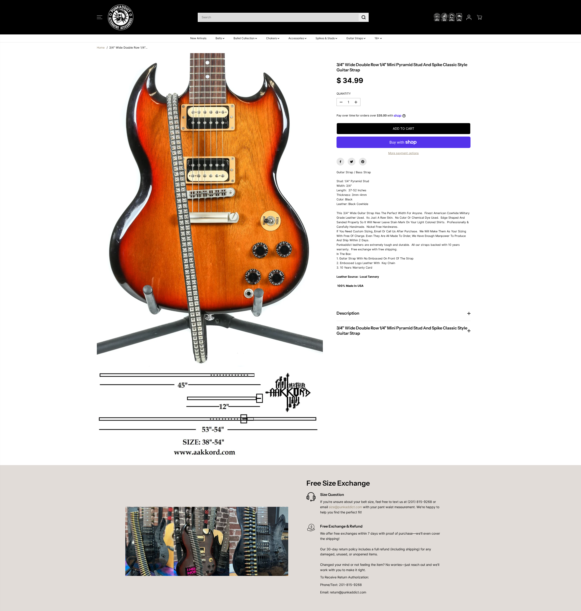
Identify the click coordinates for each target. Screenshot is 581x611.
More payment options (403, 153)
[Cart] (479, 17)
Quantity (344, 93)
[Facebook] (340, 162)
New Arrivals (198, 38)
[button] (99, 17)
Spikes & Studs (325, 38)
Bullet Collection (244, 38)
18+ (377, 38)
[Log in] (469, 17)
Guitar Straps (355, 38)
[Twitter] (351, 162)
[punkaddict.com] (120, 17)
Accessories (296, 38)
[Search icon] (364, 17)
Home (101, 47)
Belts (219, 38)
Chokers (272, 38)
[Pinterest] (363, 162)
